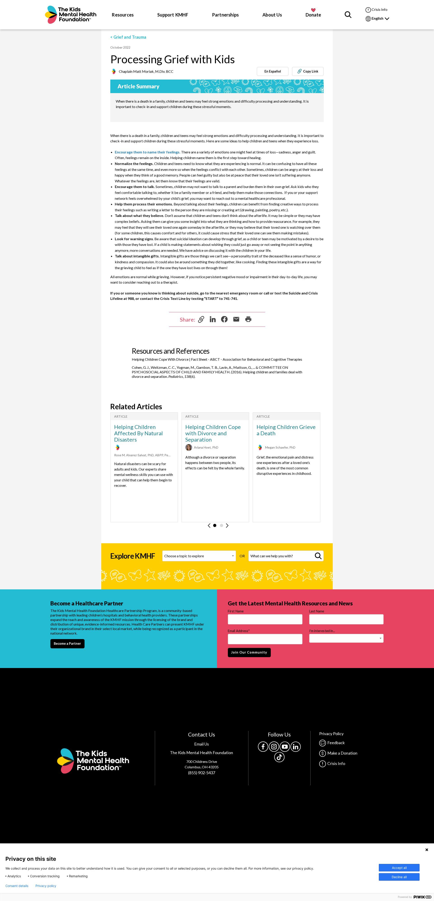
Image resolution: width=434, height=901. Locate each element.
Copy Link (310, 71)
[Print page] (248, 319)
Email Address (239, 631)
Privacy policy (45, 886)
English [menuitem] (378, 18)
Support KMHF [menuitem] (172, 14)
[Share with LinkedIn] (212, 318)
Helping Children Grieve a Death (286, 430)
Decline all (399, 877)
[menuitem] (70, 14)
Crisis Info (379, 9)
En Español (272, 71)
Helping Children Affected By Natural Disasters (138, 433)
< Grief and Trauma (128, 37)
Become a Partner (67, 643)
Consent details (16, 886)
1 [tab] (214, 525)
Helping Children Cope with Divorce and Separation (213, 433)
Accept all (399, 868)
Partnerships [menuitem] (225, 14)
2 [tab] (221, 525)
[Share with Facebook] (224, 319)
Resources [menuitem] (123, 14)
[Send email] (236, 319)
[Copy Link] (201, 319)
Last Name (316, 611)
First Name (236, 611)
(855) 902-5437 (201, 772)
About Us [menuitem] (272, 14)
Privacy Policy (331, 733)
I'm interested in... (322, 631)
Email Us (201, 743)
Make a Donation (341, 752)
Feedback (335, 742)
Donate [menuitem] (313, 14)
